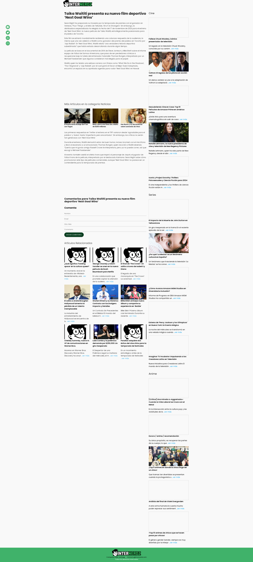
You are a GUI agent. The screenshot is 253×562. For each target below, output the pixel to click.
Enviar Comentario (74, 235)
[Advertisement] (105, 86)
